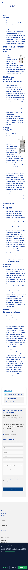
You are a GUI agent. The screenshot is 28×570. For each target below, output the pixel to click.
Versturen (13, 489)
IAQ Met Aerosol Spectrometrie (14, 394)
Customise (5, 567)
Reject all (14, 567)
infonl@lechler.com (7, 510)
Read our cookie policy (10, 551)
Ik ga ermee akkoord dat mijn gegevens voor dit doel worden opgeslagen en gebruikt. (14, 480)
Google (4, 530)
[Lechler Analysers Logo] (9, 6)
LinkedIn (4, 515)
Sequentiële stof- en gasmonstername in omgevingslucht (11, 400)
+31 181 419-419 (7, 513)
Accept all (22, 567)
